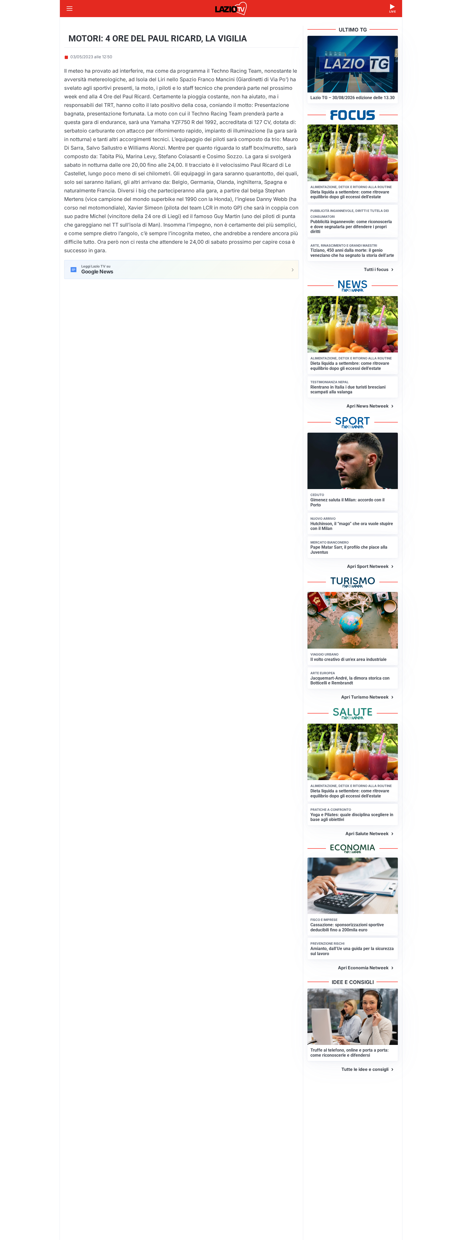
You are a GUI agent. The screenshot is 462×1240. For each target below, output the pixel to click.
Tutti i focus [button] (376, 269)
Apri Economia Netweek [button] (363, 967)
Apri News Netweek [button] (367, 406)
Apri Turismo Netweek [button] (364, 697)
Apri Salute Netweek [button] (366, 833)
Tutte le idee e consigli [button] (364, 1069)
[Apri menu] (69, 8)
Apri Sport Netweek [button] (367, 566)
